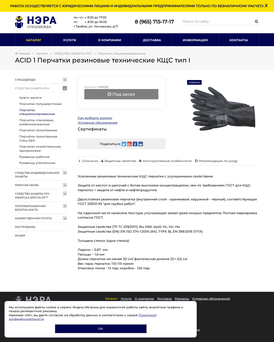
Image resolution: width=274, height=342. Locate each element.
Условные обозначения (98, 123)
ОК (100, 329)
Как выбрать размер (95, 118)
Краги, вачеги (30, 98)
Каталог (33, 40)
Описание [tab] (89, 161)
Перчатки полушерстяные (40, 104)
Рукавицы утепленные (37, 163)
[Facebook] (135, 144)
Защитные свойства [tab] (120, 161)
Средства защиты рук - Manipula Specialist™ (33, 195)
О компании (144, 299)
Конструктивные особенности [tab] (167, 161)
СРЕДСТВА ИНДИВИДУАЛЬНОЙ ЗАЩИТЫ (37, 174)
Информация (195, 40)
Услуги (69, 40)
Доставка (152, 40)
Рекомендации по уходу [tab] (218, 161)
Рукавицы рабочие (34, 157)
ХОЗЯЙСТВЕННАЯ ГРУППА (33, 218)
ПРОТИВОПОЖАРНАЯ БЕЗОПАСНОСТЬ (30, 207)
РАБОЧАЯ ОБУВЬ (27, 185)
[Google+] (129, 144)
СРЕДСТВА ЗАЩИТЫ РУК (32, 88)
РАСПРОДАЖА (25, 227)
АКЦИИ (20, 235)
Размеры (182, 299)
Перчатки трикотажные (38, 130)
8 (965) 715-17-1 (153, 22)
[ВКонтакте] (140, 144)
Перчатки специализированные (37, 112)
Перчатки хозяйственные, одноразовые (40, 149)
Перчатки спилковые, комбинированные (36, 122)
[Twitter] (124, 144)
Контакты (238, 40)
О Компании (109, 40)
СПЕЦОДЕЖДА (25, 79)
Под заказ (123, 94)
